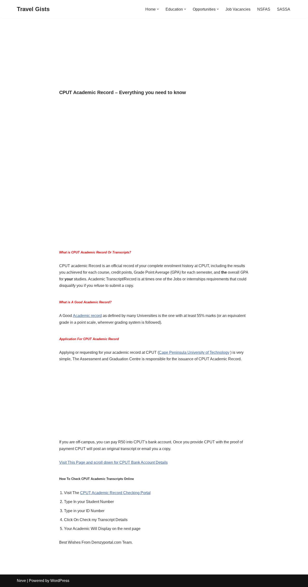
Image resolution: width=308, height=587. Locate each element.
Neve (21, 581)
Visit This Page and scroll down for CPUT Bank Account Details (113, 462)
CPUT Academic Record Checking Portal (115, 493)
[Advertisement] (154, 54)
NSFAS (263, 9)
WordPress (59, 581)
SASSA (283, 9)
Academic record (87, 316)
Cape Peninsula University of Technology (194, 352)
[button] (158, 9)
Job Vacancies (237, 9)
